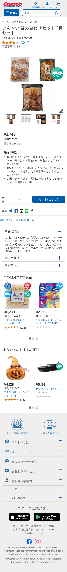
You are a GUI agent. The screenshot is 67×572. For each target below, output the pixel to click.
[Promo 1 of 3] (30, 339)
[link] (11, 211)
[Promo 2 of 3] (33, 339)
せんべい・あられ (28, 21)
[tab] (33, 441)
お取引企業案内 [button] (21, 481)
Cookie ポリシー (33, 533)
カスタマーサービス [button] (24, 461)
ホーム (5, 21)
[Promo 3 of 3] (37, 339)
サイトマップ (20, 526)
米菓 (14, 21)
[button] (58, 13)
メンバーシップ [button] (21, 452)
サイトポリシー (45, 529)
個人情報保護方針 (23, 529)
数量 (3, 199)
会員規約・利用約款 (42, 526)
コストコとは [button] (20, 442)
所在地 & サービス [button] (23, 471)
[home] (13, 5)
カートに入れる (48, 199)
